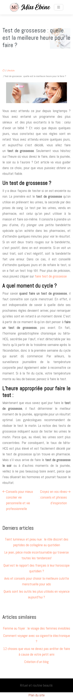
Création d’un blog (36, 661)
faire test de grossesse (51, 276)
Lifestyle (11, 70)
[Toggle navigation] (58, 7)
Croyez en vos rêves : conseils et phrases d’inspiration (53, 497)
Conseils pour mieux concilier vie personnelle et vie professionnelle (19, 500)
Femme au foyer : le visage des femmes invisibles (36, 628)
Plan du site (36, 695)
